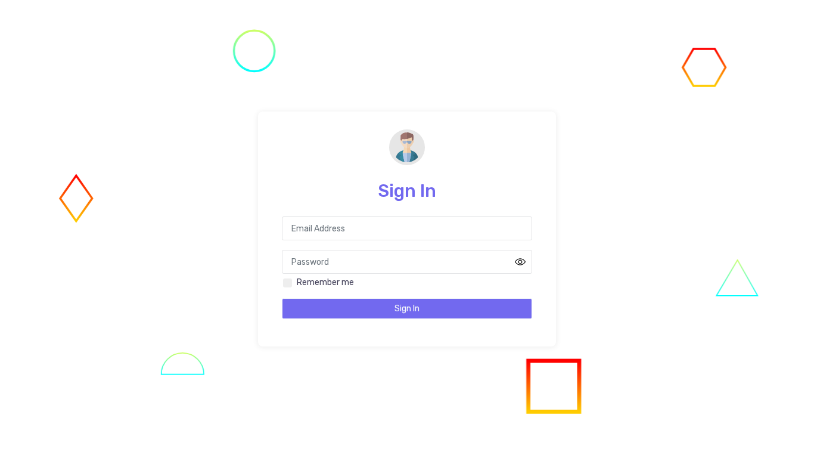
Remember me (325, 282)
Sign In (407, 309)
